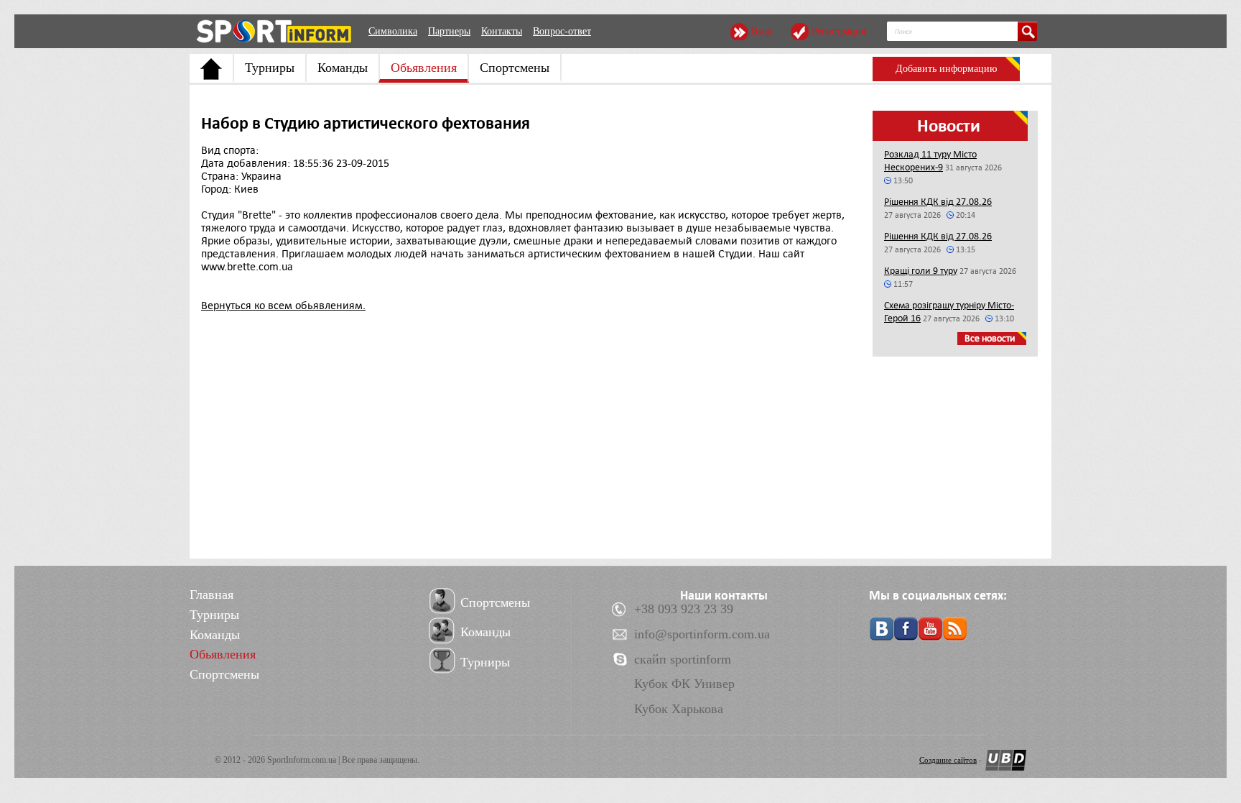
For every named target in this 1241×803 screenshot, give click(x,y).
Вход (761, 31)
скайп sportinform (682, 659)
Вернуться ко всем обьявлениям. (283, 305)
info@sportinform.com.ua (702, 634)
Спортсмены (514, 67)
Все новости (990, 338)
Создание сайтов (948, 760)
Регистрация (838, 31)
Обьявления (424, 67)
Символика (392, 31)
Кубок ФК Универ (684, 683)
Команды (342, 67)
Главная (211, 594)
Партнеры (449, 31)
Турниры (269, 67)
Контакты (501, 31)
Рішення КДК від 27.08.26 (938, 201)
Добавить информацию (946, 68)
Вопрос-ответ (562, 31)
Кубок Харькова (678, 709)
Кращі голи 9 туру (920, 270)
